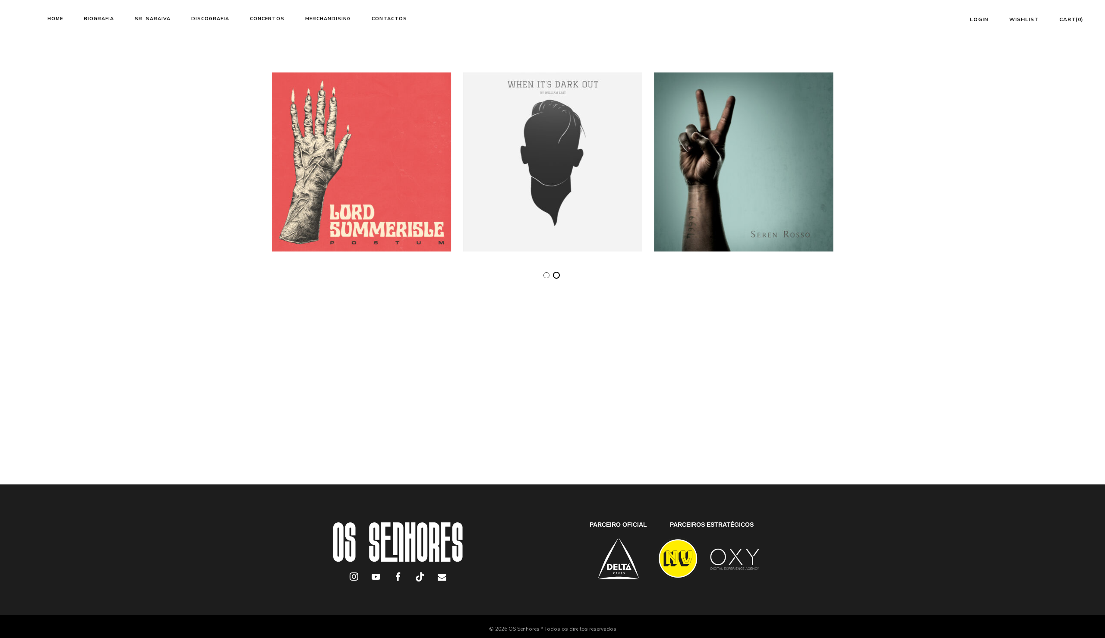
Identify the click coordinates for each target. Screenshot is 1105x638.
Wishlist (1024, 19)
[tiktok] (419, 578)
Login (979, 19)
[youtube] (376, 581)
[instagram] (353, 578)
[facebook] (397, 578)
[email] (441, 578)
